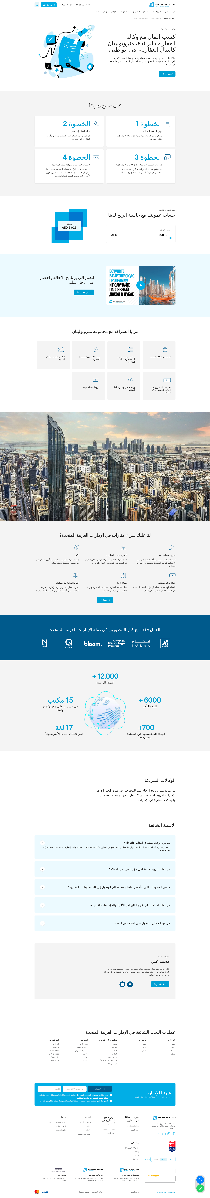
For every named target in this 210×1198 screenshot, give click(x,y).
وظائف (97, 11)
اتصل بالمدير (161, 984)
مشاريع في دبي (156, 11)
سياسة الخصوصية (69, 1095)
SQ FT (163, 1159)
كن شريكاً (169, 74)
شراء (173, 11)
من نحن (105, 11)
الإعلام (113, 11)
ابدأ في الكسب (85, 292)
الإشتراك (98, 1089)
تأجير (167, 11)
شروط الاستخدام (84, 1192)
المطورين (136, 11)
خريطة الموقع (135, 1192)
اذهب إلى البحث (169, 18)
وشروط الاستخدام (83, 1098)
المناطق (145, 11)
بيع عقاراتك (47, 5)
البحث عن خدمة (124, 11)
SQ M (156, 1159)
